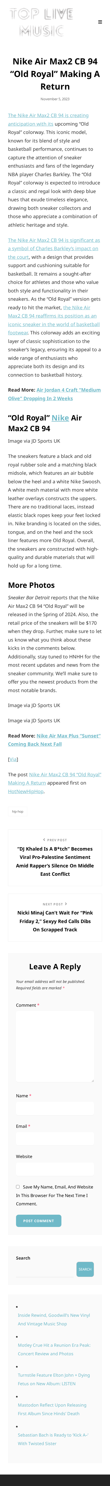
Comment (28, 1005)
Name (24, 1096)
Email (23, 1126)
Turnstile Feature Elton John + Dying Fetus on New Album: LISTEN (54, 1379)
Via (13, 759)
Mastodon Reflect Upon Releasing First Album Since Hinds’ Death (52, 1409)
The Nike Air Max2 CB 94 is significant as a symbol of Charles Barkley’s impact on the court (54, 248)
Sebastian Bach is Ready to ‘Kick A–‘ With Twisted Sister (53, 1439)
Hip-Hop (17, 811)
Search (23, 1258)
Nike (60, 417)
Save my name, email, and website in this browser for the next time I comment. (54, 1195)
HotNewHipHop (26, 791)
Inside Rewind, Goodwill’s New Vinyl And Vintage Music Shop (54, 1319)
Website (24, 1156)
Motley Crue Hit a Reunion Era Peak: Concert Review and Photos (54, 1349)
